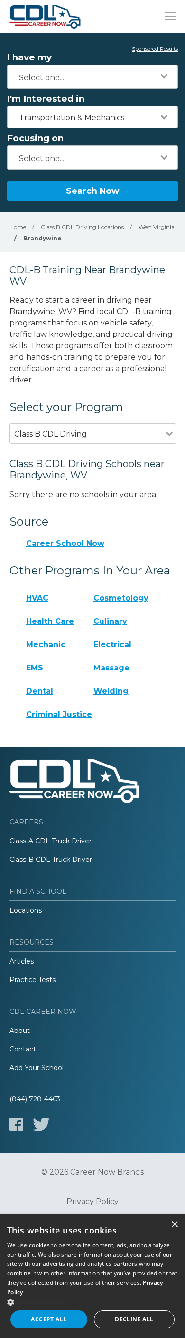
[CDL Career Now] (45, 17)
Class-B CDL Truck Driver (50, 859)
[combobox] (92, 76)
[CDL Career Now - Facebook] (16, 1124)
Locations (25, 910)
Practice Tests (32, 979)
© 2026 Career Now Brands (92, 1172)
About (19, 1030)
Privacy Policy (92, 1201)
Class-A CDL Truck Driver (50, 841)
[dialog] (92, 1276)
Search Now (92, 191)
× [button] (174, 1224)
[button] (92, 1302)
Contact (22, 1049)
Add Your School (36, 1067)
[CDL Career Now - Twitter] (41, 1124)
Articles (21, 961)
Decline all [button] (134, 1319)
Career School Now (65, 543)
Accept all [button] (48, 1319)
